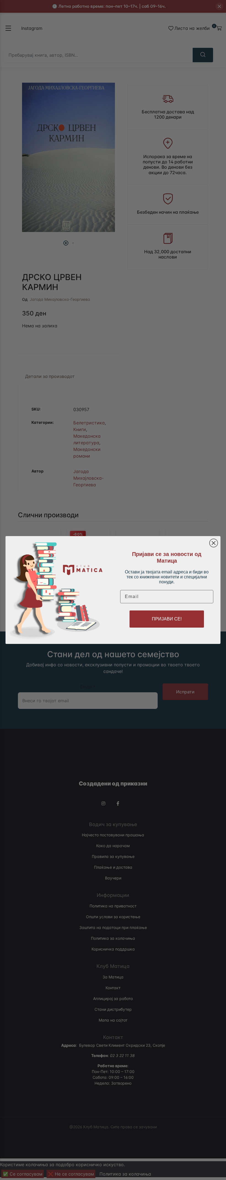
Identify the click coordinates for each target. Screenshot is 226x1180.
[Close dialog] (213, 543)
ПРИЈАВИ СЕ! (167, 619)
